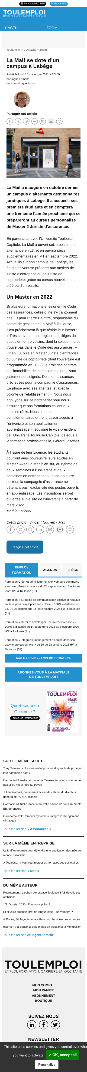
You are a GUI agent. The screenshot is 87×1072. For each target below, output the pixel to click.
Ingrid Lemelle (20, 79)
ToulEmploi (13, 49)
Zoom (51, 28)
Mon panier (43, 990)
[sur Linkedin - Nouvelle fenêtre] (31, 1025)
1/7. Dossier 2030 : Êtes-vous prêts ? (26, 904)
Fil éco (72, 570)
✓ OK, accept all (62, 1055)
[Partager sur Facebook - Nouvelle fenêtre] (9, 121)
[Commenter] (51, 121)
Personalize (46, 1064)
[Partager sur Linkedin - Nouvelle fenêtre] (34, 121)
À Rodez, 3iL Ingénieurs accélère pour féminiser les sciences (41, 919)
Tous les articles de (28, 935)
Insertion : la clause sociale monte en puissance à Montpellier (42, 926)
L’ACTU (11, 28)
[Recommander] (42, 121)
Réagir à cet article (25, 547)
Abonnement (43, 995)
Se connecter (34, 4)
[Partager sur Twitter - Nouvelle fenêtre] (18, 121)
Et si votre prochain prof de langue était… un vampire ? (38, 912)
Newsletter (43, 1039)
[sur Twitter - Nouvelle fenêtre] (55, 1025)
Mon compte (43, 985)
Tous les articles (27, 829)
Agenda (50, 570)
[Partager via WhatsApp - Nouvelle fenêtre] (26, 121)
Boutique (43, 1001)
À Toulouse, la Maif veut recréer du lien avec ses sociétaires (41, 862)
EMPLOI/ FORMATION (21, 569)
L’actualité (30, 49)
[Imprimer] (59, 121)
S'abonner (58, 4)
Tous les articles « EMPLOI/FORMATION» (43, 658)
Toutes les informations (24, 718)
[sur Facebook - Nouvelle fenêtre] (43, 1025)
